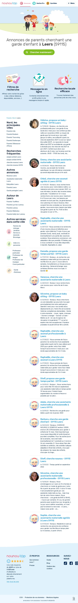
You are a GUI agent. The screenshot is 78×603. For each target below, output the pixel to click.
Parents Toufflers (13, 202)
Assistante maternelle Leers (14, 180)
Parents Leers (12, 187)
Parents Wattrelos (13, 211)
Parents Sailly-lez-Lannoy (16, 214)
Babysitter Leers (12, 184)
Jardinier (16, 230)
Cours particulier (19, 264)
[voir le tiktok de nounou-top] (65, 563)
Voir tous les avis (13, 582)
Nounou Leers (12, 176)
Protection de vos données (34, 597)
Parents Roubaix (12, 134)
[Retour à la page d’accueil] (9, 3)
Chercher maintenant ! (41, 52)
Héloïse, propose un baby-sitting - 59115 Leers (53, 121)
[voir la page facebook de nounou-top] (71, 563)
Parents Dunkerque (13, 140)
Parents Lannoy (12, 208)
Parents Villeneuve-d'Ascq (14, 145)
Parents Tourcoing (13, 137)
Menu (72, 3)
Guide (49, 560)
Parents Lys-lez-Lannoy (15, 205)
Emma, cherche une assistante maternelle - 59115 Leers (55, 161)
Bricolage (16, 237)
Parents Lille (11, 131)
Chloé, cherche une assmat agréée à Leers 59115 (54, 180)
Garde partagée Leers (15, 190)
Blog (48, 563)
